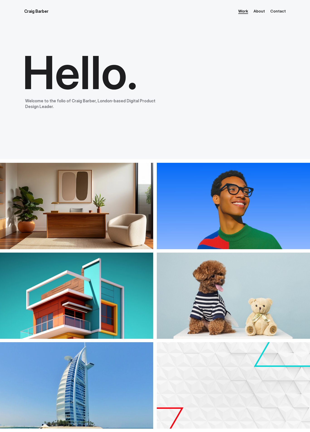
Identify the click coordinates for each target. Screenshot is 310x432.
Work (243, 11)
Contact (278, 11)
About (259, 11)
